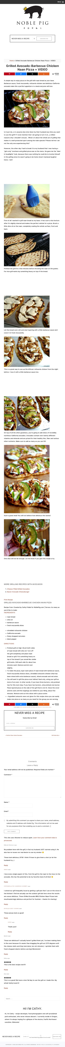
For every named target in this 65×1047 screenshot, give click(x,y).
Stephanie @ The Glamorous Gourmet (15, 886)
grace (6, 869)
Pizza (43, 707)
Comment (8, 775)
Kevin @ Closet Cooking (11, 908)
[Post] (32, 74)
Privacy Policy (41, 1044)
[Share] (20, 74)
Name (6, 802)
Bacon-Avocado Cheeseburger (18, 592)
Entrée (28, 707)
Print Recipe (8, 600)
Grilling (38, 707)
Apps (21, 707)
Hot (41, 707)
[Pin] (9, 74)
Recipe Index (48, 707)
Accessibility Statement (52, 1044)
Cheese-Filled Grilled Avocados (18, 589)
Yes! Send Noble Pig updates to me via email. (40, 1037)
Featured (33, 707)
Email (6, 811)
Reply (6, 865)
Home (12, 60)
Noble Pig (32, 15)
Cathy (10, 922)
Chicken (24, 707)
